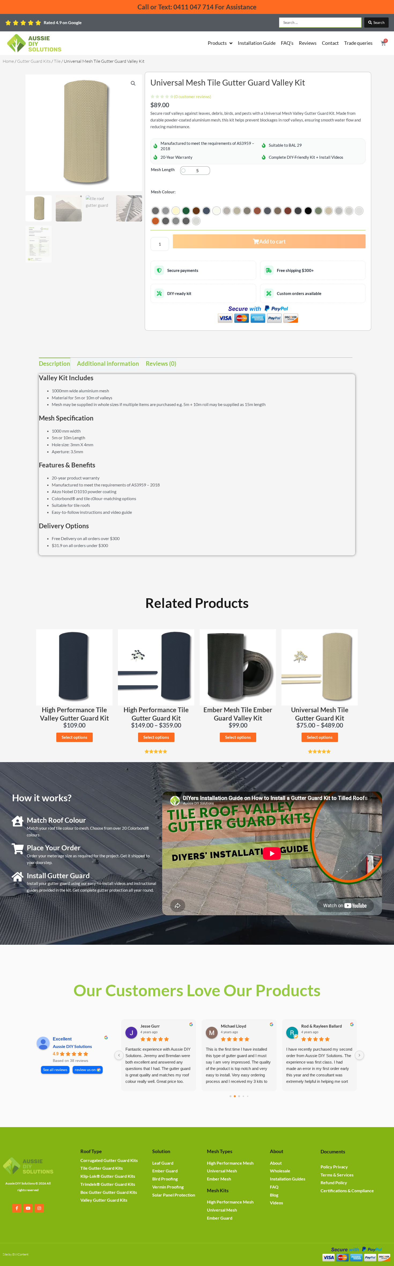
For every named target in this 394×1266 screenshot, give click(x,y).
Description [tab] (54, 363)
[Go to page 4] (247, 1096)
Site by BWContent (15, 1254)
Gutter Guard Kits (34, 61)
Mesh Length (163, 169)
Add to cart (272, 241)
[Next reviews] (359, 1055)
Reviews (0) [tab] (161, 363)
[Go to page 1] (235, 1096)
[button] (133, 83)
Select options (74, 737)
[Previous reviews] (119, 1055)
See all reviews (55, 1070)
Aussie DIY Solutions (72, 1046)
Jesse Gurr (150, 1026)
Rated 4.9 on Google (63, 22)
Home (8, 61)
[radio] (195, 171)
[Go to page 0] (231, 1096)
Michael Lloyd (233, 1026)
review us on (85, 1070)
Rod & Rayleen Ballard (321, 1026)
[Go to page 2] (239, 1096)
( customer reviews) (192, 96)
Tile (57, 61)
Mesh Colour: (163, 191)
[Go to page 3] (243, 1096)
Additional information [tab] (108, 363)
